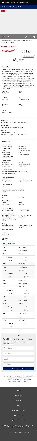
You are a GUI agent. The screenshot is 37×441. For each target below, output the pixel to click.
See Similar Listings (28, 56)
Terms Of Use (6, 425)
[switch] (25, 37)
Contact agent (6, 36)
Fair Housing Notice (23, 426)
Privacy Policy (18, 425)
